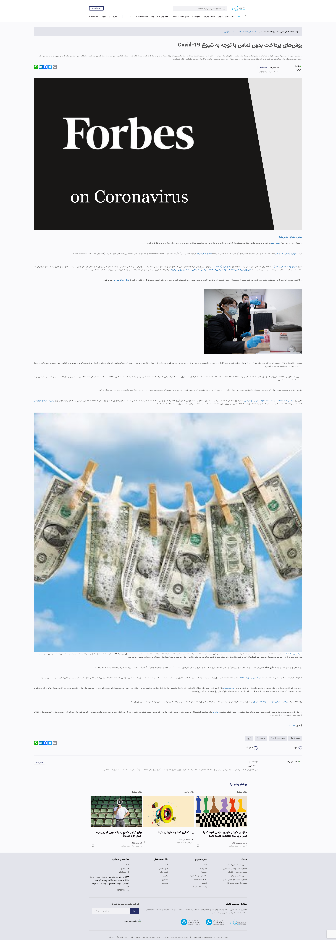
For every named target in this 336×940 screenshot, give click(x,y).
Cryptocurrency (278, 738)
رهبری (165, 875)
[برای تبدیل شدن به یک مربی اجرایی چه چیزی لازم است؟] (116, 811)
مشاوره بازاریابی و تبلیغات (237, 872)
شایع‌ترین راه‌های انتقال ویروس (286, 253)
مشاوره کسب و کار (142, 16)
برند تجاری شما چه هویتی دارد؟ (176, 832)
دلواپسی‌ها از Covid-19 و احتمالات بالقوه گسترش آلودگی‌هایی (269, 400)
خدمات (204, 883)
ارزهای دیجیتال (229, 688)
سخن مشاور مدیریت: (290, 237)
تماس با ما (203, 868)
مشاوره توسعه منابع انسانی (237, 864)
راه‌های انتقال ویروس (204, 253)
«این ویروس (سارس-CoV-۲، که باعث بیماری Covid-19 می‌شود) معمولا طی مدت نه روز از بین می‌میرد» (211, 269)
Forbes (292, 725)
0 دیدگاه (249, 747)
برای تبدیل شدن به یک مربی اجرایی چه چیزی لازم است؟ (119, 834)
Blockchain (295, 738)
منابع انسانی (196, 16)
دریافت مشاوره (94, 16)
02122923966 (123, 890)
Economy (261, 738)
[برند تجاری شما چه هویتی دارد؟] (168, 811)
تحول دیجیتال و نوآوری (226, 16)
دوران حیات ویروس (121, 280)
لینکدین (124, 868)
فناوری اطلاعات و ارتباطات (180, 16)
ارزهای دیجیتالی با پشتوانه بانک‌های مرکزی (270, 701)
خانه (238, 16)
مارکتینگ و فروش (209, 16)
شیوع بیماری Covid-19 (293, 653)
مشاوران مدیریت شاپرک (110, 16)
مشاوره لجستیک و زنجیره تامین (235, 879)
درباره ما (204, 872)
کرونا (249, 738)
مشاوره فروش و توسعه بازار (237, 883)
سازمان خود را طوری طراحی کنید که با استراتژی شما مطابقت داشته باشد (225, 834)
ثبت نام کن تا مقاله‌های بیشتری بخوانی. (241, 31)
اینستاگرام (123, 872)
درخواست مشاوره (200, 879)
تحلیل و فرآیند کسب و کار (160, 16)
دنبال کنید (263, 67)
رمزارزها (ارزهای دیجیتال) (44, 400)
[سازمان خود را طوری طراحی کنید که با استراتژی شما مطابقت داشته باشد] (221, 811)
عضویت (134, 910)
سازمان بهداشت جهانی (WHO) (285, 266)
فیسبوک (124, 864)
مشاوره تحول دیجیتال (239, 875)
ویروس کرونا (275, 243)
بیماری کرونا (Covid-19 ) (222, 266)
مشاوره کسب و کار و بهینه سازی (235, 868)
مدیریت (165, 883)
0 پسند (295, 747)
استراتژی (165, 879)
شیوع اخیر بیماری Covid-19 (249, 677)
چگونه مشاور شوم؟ (200, 886)
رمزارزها (215, 712)
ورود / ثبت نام (96, 8)
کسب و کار (164, 872)
